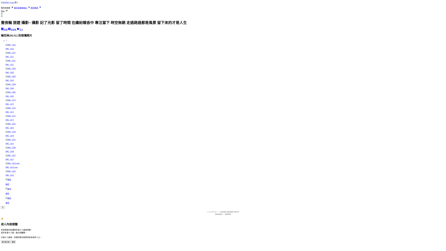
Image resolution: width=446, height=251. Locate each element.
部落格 (14, 30)
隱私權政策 (219, 214)
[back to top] (3, 207)
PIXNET (214, 212)
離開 (13, 242)
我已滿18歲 (6, 242)
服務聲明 (228, 214)
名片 (21, 30)
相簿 (6, 30)
